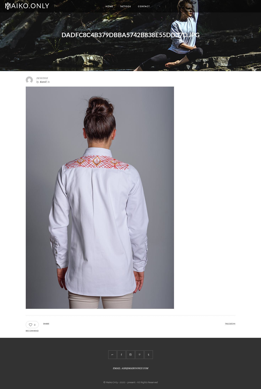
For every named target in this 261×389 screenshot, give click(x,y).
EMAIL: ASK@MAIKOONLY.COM (130, 368)
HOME (109, 6)
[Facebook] (121, 354)
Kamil (43, 82)
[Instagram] (130, 354)
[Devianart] (112, 354)
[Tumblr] (148, 354)
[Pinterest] (139, 354)
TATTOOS (125, 6)
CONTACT (144, 6)
